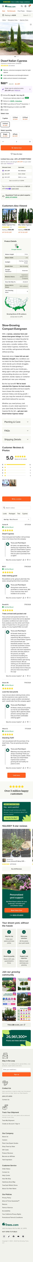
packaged (12, 513)
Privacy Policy (6, 1197)
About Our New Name (9, 1188)
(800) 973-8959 (11, 197)
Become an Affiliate (8, 1156)
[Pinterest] (23, 1236)
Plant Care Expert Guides (10, 1143)
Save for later (17, 154)
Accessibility (6, 1211)
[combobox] (16, 519)
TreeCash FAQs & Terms (10, 1185)
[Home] (10, 6)
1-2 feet (15, 118)
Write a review (16, 499)
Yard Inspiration (7, 1159)
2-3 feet (25, 118)
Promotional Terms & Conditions (12, 1217)
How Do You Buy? (11, 818)
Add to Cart (18, 148)
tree (18, 513)
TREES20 (9, 163)
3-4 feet (5, 124)
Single (5, 135)
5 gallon (5, 118)
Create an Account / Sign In (11, 1123)
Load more (16, 775)
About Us (5, 1136)
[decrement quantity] (3, 141)
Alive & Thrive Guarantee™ (10, 1201)
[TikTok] (9, 1236)
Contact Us (5, 1099)
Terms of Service (7, 1207)
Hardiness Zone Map (8, 1182)
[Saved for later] (31, 24)
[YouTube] (18, 1236)
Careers (4, 1140)
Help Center (6, 1175)
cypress (24, 513)
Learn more (15, 188)
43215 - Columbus (16, 101)
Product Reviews (7, 1153)
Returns (4, 1204)
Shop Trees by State (8, 1146)
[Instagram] (4, 1236)
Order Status (6, 1169)
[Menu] (3, 6)
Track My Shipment (8, 1120)
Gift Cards (5, 1150)
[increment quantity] (30, 141)
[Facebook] (13, 1236)
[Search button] (22, 6)
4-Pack (15, 135)
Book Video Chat (16, 910)
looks (5, 513)
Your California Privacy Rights (11, 1214)
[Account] (25, 6)
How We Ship (6, 1178)
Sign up (16, 1074)
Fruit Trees (21, 11)
